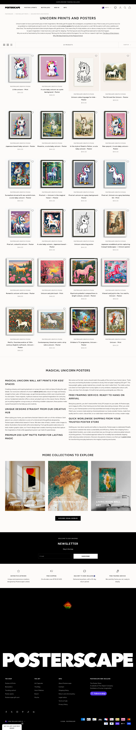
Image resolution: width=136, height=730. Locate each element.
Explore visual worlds (68, 518)
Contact (61, 687)
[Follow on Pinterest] (23, 712)
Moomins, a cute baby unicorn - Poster (52, 146)
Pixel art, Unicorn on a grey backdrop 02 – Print (116, 196)
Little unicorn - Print (20, 89)
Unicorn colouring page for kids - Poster (83, 98)
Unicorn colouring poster (83, 244)
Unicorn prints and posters (40, 14)
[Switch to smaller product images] (8, 45)
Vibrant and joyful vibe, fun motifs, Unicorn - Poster (115, 295)
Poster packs (9, 694)
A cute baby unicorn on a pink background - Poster (52, 91)
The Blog (37, 687)
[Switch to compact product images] (11, 45)
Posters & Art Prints (22, 14)
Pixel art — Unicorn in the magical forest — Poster (52, 196)
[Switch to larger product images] (4, 45)
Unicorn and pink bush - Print (52, 293)
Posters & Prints (30, 7)
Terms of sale (63, 701)
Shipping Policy (64, 690)
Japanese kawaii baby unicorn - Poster (20, 146)
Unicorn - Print (115, 342)
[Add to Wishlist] (32, 56)
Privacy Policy (63, 704)
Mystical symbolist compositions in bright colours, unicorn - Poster (84, 295)
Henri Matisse (39, 690)
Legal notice (63, 697)
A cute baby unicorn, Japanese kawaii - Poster (52, 245)
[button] (12, 727)
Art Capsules (38, 683)
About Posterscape (65, 683)
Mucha (36, 697)
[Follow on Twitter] (12, 712)
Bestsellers (45, 7)
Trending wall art (10, 690)
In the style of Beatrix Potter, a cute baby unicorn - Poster (84, 147)
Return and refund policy (67, 694)
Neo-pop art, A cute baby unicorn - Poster (115, 147)
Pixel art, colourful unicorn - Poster (20, 244)
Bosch (36, 694)
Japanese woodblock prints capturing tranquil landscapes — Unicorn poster (115, 245)
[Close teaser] (22, 724)
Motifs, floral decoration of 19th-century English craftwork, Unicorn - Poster (20, 344)
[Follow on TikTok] (28, 712)
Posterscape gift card (12, 697)
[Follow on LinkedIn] (34, 712)
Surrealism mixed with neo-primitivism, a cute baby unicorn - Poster (20, 196)
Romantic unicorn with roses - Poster (20, 293)
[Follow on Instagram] (17, 712)
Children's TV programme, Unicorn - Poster (84, 343)
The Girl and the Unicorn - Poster (115, 97)
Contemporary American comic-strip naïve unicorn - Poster (52, 343)
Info (65, 7)
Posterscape (9, 14)
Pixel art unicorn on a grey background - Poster (84, 196)
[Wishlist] (115, 7)
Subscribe (86, 556)
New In (56, 7)
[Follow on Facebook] (6, 712)
